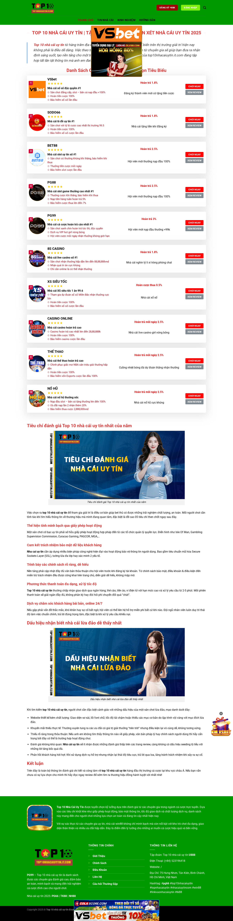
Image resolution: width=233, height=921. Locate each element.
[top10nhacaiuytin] (44, 7)
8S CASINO (55, 249)
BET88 (52, 145)
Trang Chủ (85, 20)
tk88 (179, 892)
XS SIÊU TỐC (57, 282)
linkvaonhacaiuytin (162, 892)
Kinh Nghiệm (127, 20)
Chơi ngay (194, 86)
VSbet (52, 79)
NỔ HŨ (52, 388)
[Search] (204, 7)
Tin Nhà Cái (105, 20)
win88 (197, 887)
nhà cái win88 (114, 823)
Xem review (194, 92)
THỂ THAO (55, 352)
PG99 (51, 215)
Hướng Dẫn (147, 20)
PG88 (51, 182)
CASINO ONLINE (59, 318)
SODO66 (53, 112)
